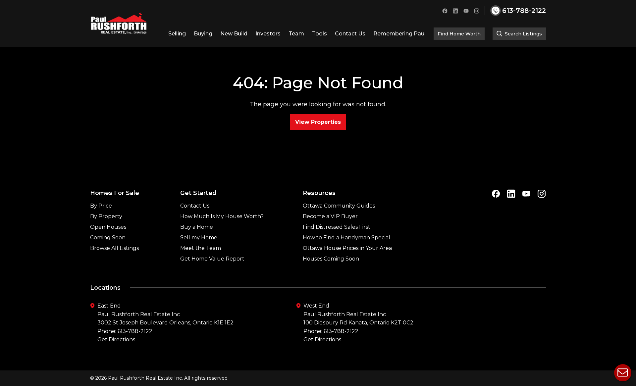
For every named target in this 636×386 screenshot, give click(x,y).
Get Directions (116, 339)
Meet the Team (200, 248)
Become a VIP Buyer (330, 216)
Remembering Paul (399, 33)
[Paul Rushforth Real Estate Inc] (118, 23)
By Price (101, 206)
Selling (177, 33)
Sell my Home (198, 237)
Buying (203, 33)
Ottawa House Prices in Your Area (347, 248)
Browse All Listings (114, 248)
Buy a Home (196, 227)
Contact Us (350, 33)
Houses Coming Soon (331, 259)
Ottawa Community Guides (339, 206)
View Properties (318, 122)
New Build (233, 33)
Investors (268, 33)
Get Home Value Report (212, 259)
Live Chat (623, 373)
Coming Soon (108, 237)
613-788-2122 (135, 331)
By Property (106, 216)
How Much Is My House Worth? (222, 216)
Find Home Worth (459, 34)
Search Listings (523, 34)
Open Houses (108, 227)
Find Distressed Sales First (336, 227)
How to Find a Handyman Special (346, 237)
